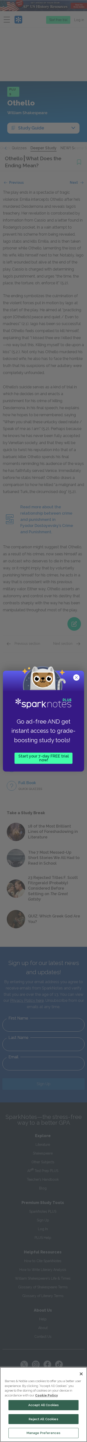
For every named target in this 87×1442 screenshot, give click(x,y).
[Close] (81, 1374)
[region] (43, 1404)
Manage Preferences (43, 1433)
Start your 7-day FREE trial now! (43, 758)
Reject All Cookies (43, 1419)
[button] (76, 678)
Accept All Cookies (43, 1405)
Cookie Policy (46, 1395)
